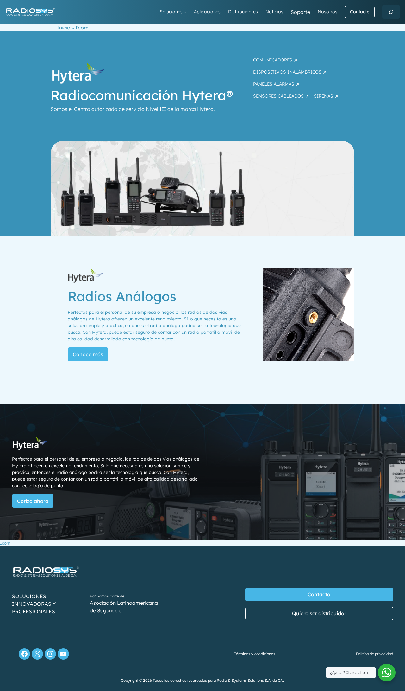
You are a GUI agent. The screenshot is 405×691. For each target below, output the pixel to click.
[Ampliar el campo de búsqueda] (391, 12)
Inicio (63, 27)
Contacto (360, 12)
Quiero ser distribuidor (319, 613)
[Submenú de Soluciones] (185, 11)
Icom (5, 543)
